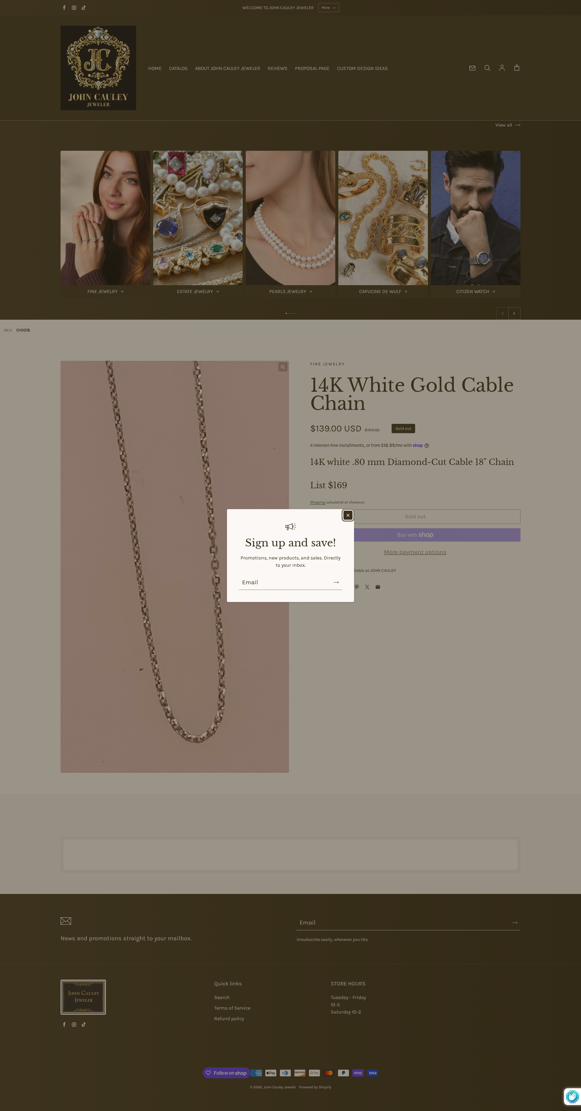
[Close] (348, 515)
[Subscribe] (336, 582)
